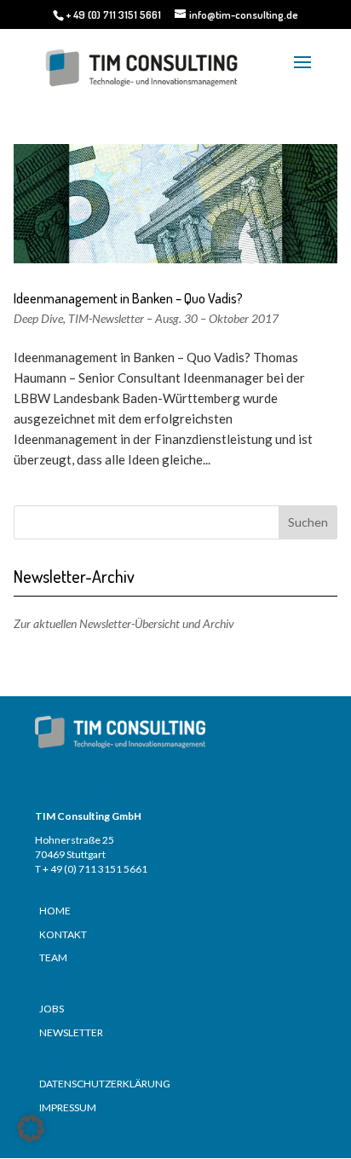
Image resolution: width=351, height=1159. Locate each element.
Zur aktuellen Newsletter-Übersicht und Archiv (124, 623)
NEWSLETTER (71, 1032)
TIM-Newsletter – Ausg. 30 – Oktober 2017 (173, 318)
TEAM (53, 957)
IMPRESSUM (67, 1107)
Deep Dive (38, 318)
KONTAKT (63, 934)
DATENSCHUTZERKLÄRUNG (104, 1083)
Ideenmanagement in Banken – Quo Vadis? (128, 298)
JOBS (51, 1008)
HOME (55, 910)
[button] (30, 1128)
